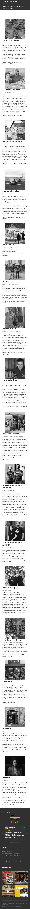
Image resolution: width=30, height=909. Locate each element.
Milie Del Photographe (16, 906)
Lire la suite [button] (8, 838)
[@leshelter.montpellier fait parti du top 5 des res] (22, 891)
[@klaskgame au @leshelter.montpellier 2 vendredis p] (8, 891)
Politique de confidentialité (16, 903)
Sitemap (7, 904)
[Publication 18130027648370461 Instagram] (22, 877)
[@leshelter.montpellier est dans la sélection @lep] (8, 877)
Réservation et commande (7, 3)
